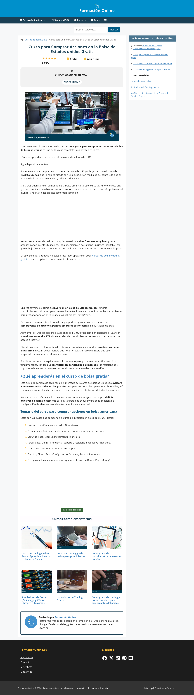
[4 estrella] (52, 58)
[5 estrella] (55, 58)
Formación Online (97, 10)
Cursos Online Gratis (33, 20)
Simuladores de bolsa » (141, 81)
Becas (80, 20)
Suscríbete (26, 666)
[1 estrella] (43, 58)
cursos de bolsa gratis (152, 45)
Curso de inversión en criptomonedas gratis (152, 63)
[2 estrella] (46, 58)
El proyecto (26, 657)
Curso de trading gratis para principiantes (151, 69)
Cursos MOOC (62, 20)
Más (106, 20)
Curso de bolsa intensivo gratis (146, 48)
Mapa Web (26, 671)
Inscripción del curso (72, 510)
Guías (96, 20)
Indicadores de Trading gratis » (145, 87)
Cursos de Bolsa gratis (36, 39)
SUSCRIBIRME (72, 82)
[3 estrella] (49, 58)
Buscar (114, 29)
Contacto (25, 662)
